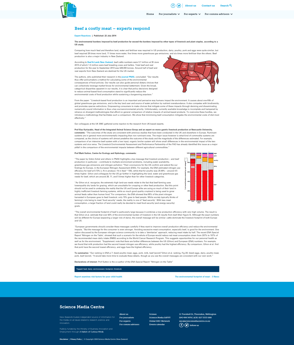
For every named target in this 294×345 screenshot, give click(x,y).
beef (85, 269)
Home (150, 14)
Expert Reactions (83, 35)
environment (99, 269)
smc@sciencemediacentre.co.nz (194, 321)
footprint (109, 269)
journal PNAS (128, 76)
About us (190, 5)
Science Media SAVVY (160, 317)
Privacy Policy (76, 339)
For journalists (168, 14)
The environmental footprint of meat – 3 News (197, 276)
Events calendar (157, 324)
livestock (118, 269)
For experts (190, 14)
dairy (90, 269)
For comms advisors (217, 14)
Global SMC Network (159, 321)
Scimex (153, 314)
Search (224, 5)
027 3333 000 (205, 317)
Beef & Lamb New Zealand (100, 62)
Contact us (208, 5)
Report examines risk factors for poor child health (98, 276)
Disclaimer (64, 339)
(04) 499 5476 (185, 317)
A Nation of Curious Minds (91, 332)
